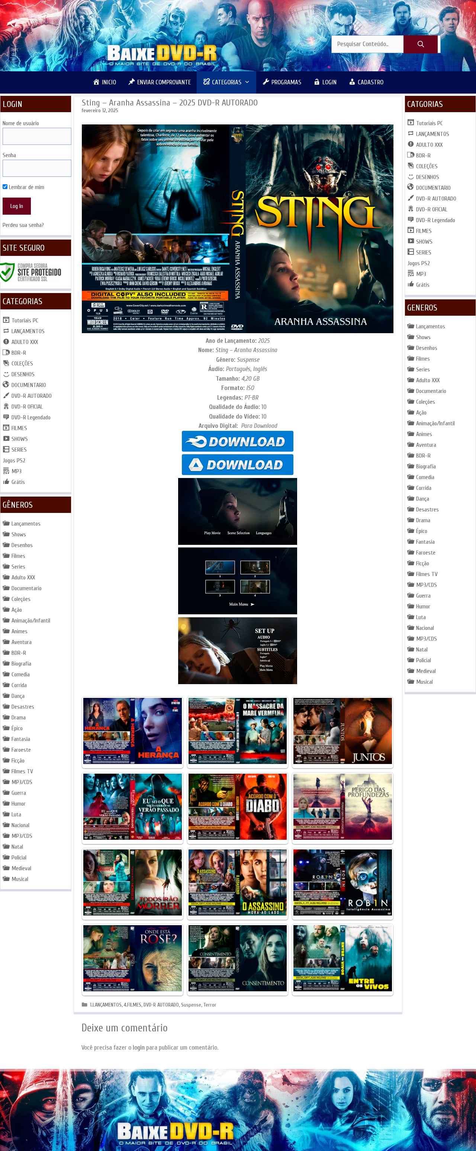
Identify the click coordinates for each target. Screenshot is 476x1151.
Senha (9, 155)
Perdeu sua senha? (23, 225)
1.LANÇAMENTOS (106, 1005)
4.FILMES (132, 1005)
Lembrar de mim (25, 187)
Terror (209, 1005)
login (139, 1047)
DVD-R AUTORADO (161, 1005)
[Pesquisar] (420, 44)
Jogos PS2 (14, 460)
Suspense (191, 1005)
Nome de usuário (21, 123)
